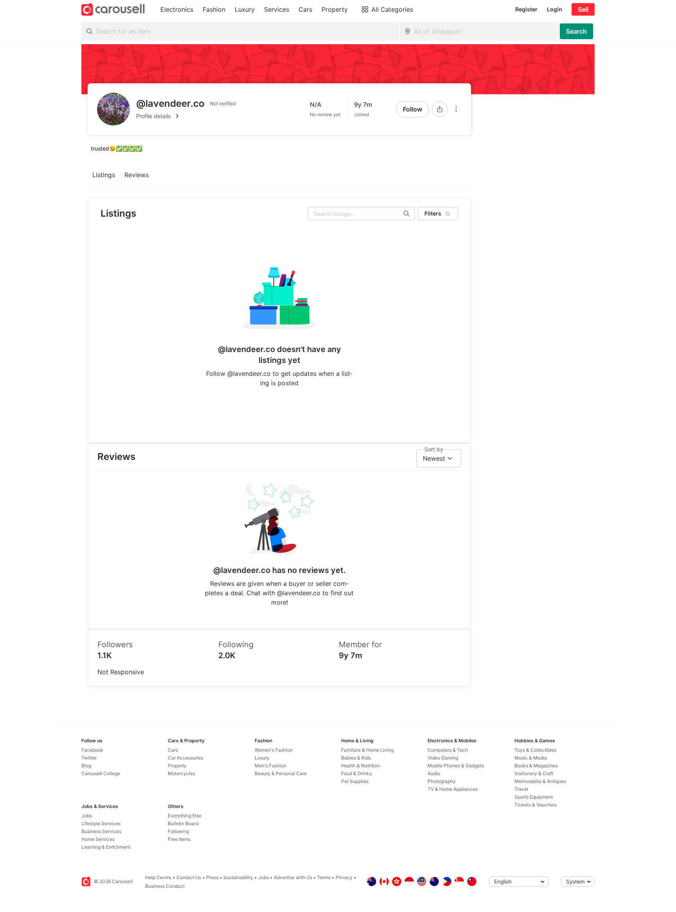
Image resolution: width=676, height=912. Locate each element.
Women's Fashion (274, 750)
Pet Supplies (355, 781)
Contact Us (188, 877)
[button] (187, 116)
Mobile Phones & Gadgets (456, 765)
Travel (521, 789)
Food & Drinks (356, 773)
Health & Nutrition (360, 765)
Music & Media (530, 758)
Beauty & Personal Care (281, 773)
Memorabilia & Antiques (540, 781)
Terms (324, 877)
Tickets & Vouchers (535, 805)
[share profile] (440, 109)
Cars (173, 750)
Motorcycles (181, 773)
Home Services (98, 839)
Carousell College (100, 773)
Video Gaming (443, 758)
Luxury (262, 758)
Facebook (92, 750)
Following (178, 831)
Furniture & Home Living (367, 750)
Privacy (344, 877)
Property (177, 765)
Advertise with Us (293, 877)
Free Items (179, 839)
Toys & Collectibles (535, 750)
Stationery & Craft (534, 773)
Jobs (86, 816)
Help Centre (158, 877)
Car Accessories (185, 758)
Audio (434, 773)
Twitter (89, 758)
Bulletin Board (183, 823)
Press (212, 877)
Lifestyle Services (100, 823)
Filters (432, 213)
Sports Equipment (533, 797)
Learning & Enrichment (106, 847)
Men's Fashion (270, 765)
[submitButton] (576, 31)
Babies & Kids (356, 758)
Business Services (101, 831)
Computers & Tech (448, 750)
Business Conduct (165, 886)
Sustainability (238, 877)
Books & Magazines (536, 765)
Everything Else (184, 816)
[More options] (456, 109)
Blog (86, 765)
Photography (442, 781)
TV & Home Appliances (453, 789)
